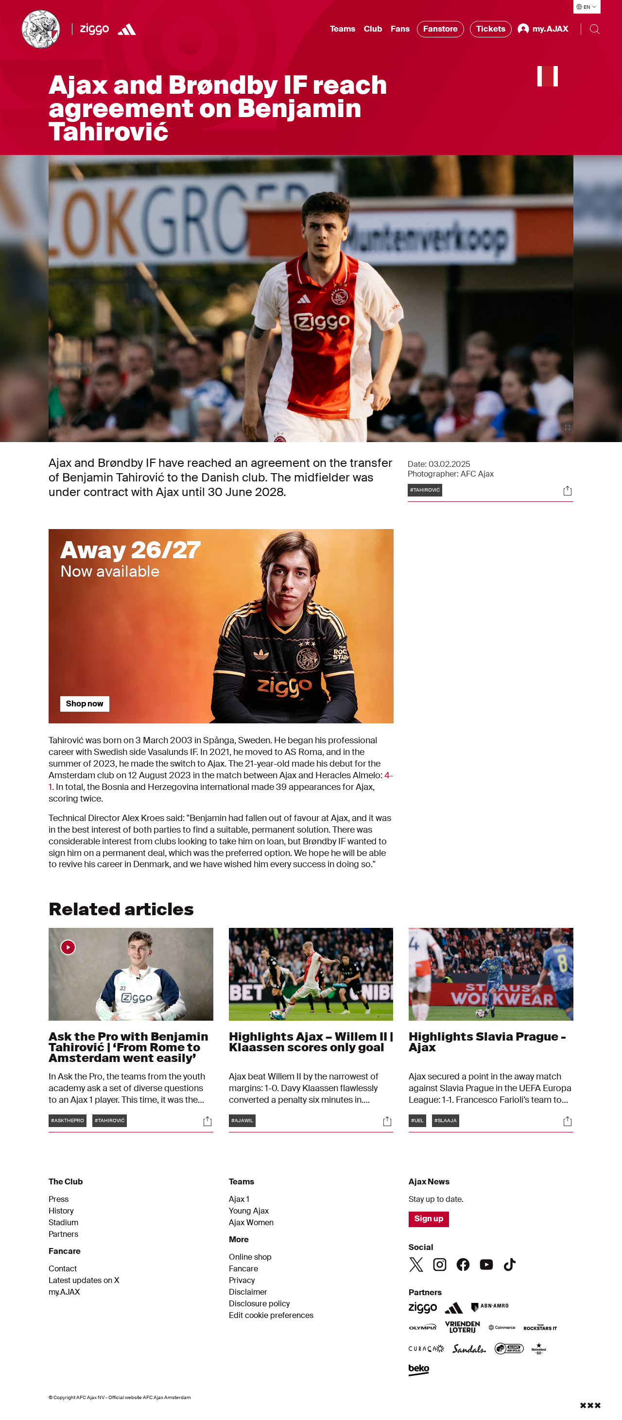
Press (59, 1199)
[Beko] (419, 1371)
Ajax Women (251, 1223)
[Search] (595, 29)
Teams (342, 29)
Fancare (243, 1269)
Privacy (242, 1280)
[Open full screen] (567, 427)
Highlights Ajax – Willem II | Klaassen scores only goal (311, 1042)
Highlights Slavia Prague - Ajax (487, 1042)
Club (373, 29)
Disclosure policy (259, 1304)
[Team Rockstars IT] (540, 1328)
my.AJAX (64, 1292)
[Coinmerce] (502, 1328)
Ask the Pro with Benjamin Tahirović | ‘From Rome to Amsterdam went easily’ (128, 1047)
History (61, 1211)
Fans (400, 29)
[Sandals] (469, 1349)
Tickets (490, 29)
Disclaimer (248, 1292)
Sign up (429, 1219)
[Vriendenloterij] (462, 1328)
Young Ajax (249, 1211)
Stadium (63, 1223)
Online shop (250, 1257)
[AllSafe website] (509, 1349)
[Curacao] (426, 1349)
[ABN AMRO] (489, 1308)
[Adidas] (127, 29)
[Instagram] (440, 1264)
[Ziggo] (94, 29)
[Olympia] (423, 1328)
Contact (63, 1269)
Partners (63, 1234)
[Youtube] (486, 1264)
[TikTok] (510, 1264)
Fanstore (440, 29)
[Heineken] (539, 1349)
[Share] (567, 490)
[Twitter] (416, 1264)
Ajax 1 (239, 1199)
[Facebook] (463, 1264)
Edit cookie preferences (271, 1315)
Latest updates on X (84, 1280)
